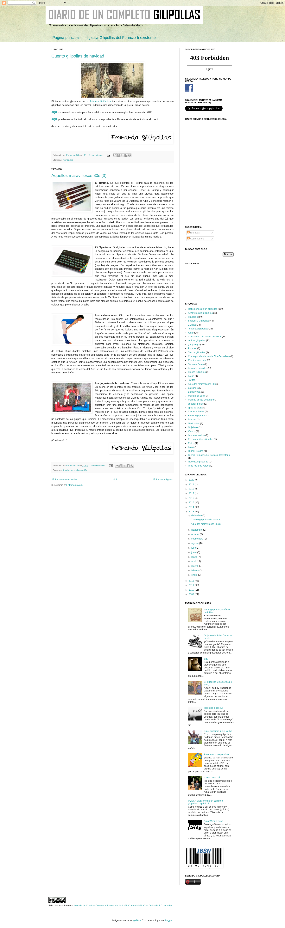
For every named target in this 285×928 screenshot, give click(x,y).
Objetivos (193, 427)
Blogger (168, 920)
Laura (191, 376)
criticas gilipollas (197, 340)
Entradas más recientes (64, 479)
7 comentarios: (96, 155)
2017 (192, 493)
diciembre (196, 515)
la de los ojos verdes (199, 465)
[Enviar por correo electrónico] (115, 155)
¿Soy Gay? (194, 344)
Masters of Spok (196, 396)
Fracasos (193, 317)
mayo (194, 557)
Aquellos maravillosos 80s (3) (78, 175)
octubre (195, 534)
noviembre (197, 529)
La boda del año (212, 777)
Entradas (195, 232)
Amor (191, 332)
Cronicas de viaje (197, 360)
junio (194, 552)
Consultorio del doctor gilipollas (204, 336)
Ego (206, 658)
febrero (195, 570)
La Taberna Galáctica (98, 101)
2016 (192, 498)
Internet (192, 419)
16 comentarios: (98, 465)
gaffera (137, 920)
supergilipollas (196, 403)
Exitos (191, 443)
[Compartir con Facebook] (126, 155)
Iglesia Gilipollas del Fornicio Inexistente (121, 37)
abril (194, 561)
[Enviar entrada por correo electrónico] (108, 155)
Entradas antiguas (163, 479)
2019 (192, 484)
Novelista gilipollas (198, 461)
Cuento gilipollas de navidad (77, 56)
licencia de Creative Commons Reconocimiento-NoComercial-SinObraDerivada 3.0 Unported (123, 905)
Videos (191, 431)
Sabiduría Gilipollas (198, 320)
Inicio (115, 479)
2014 (192, 507)
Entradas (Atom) (74, 485)
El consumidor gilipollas (200, 439)
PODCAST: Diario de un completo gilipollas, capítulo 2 (206, 802)
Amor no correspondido (216, 754)
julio (193, 547)
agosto (195, 543)
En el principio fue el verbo (218, 731)
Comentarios (197, 238)
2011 (192, 585)
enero (194, 575)
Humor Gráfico (195, 451)
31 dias (192, 324)
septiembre (197, 538)
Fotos (191, 447)
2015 (192, 502)
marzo (195, 566)
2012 (192, 580)
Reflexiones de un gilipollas (202, 309)
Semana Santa (196, 364)
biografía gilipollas (197, 368)
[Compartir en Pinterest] (129, 155)
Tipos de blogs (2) (213, 708)
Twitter (191, 380)
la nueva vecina (196, 435)
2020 (192, 480)
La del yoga (194, 391)
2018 (192, 489)
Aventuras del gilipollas (200, 313)
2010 (192, 589)
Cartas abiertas (196, 411)
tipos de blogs (195, 407)
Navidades (68, 160)
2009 (192, 594)
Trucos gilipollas (196, 352)
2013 (192, 511)
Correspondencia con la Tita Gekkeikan (209, 356)
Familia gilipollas (197, 415)
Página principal (65, 37)
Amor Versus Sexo (213, 821)
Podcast (192, 348)
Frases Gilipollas (197, 372)
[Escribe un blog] (118, 155)
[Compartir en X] (122, 155)
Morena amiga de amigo (201, 399)
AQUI (54, 119)
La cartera (193, 388)
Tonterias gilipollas (198, 328)
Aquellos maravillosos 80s (75, 470)
